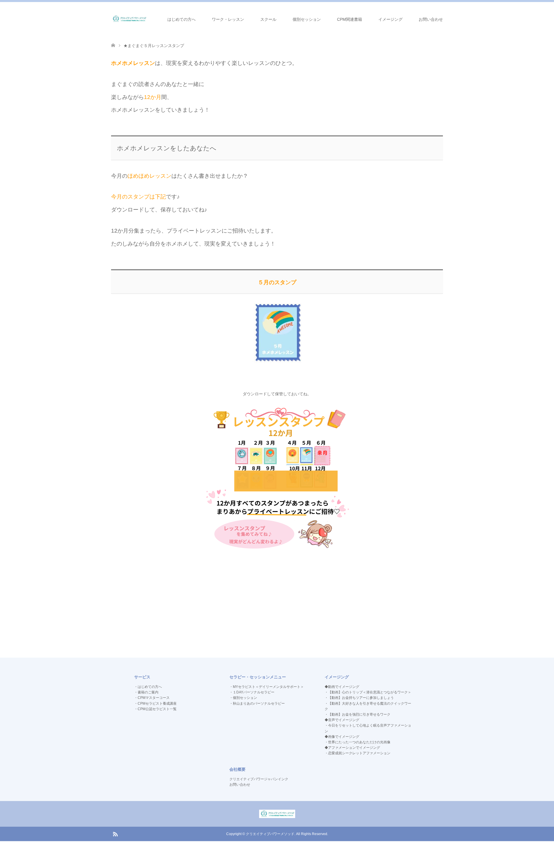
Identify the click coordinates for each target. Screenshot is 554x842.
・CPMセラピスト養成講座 (155, 703)
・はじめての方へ (148, 687)
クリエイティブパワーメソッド (270, 834)
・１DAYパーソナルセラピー (251, 692)
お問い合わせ (431, 19)
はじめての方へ (181, 19)
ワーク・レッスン (228, 19)
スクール (268, 19)
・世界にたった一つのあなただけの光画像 (357, 742)
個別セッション (307, 19)
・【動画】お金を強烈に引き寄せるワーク (357, 714)
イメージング (390, 19)
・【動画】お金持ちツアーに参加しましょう (359, 698)
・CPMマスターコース (152, 698)
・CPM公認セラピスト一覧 (155, 709)
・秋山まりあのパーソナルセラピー (257, 703)
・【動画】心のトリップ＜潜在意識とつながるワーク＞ (368, 692)
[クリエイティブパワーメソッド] (129, 19)
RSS (115, 833)
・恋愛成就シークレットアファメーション (357, 753)
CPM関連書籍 (349, 19)
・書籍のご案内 (146, 692)
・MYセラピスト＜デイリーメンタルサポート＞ (266, 687)
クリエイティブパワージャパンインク (258, 779)
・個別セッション (243, 698)
